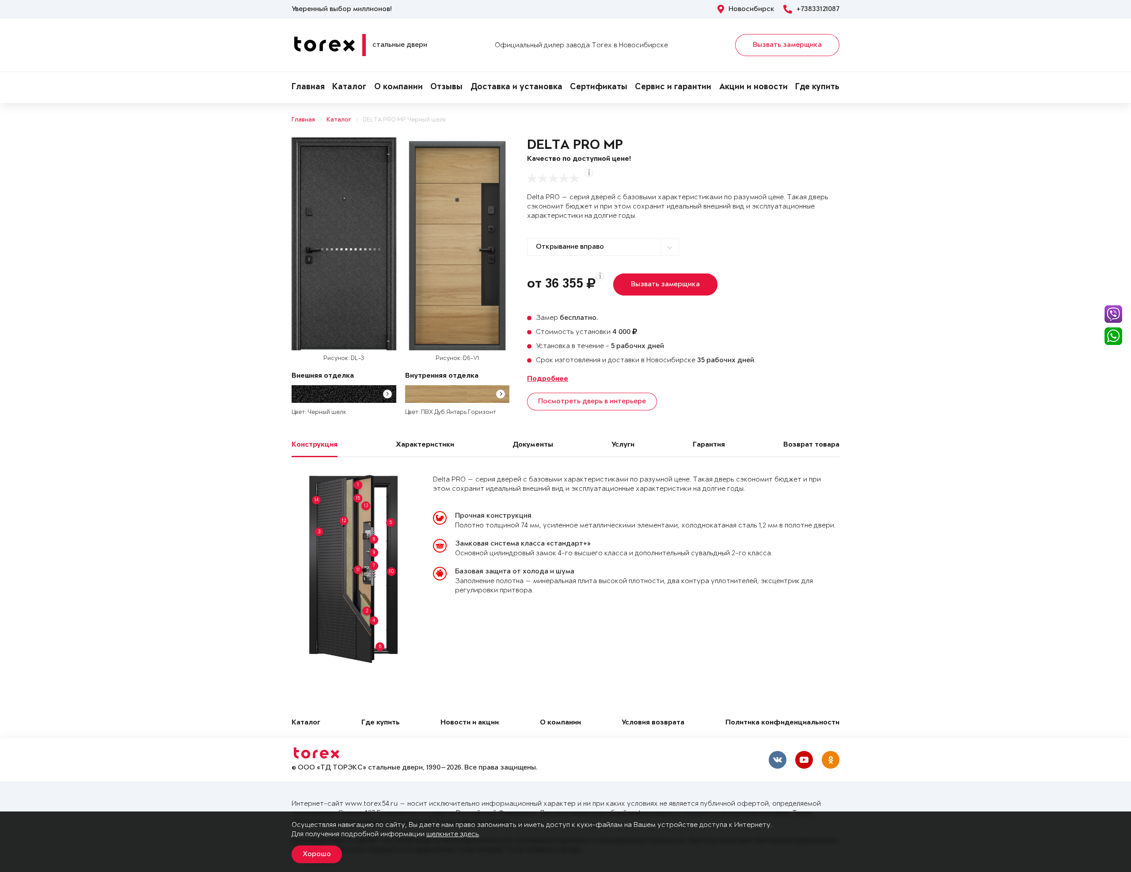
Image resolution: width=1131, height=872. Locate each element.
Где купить (817, 87)
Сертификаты (598, 87)
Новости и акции (469, 723)
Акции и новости (753, 87)
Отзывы (446, 87)
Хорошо (317, 854)
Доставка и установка (516, 87)
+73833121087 (818, 9)
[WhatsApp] (1113, 336)
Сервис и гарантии (673, 87)
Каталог (349, 87)
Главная (308, 87)
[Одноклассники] (830, 760)
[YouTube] (804, 760)
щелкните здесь (452, 834)
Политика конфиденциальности (782, 723)
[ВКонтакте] (777, 760)
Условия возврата (653, 723)
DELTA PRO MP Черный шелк (404, 120)
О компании (398, 87)
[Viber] (1113, 314)
